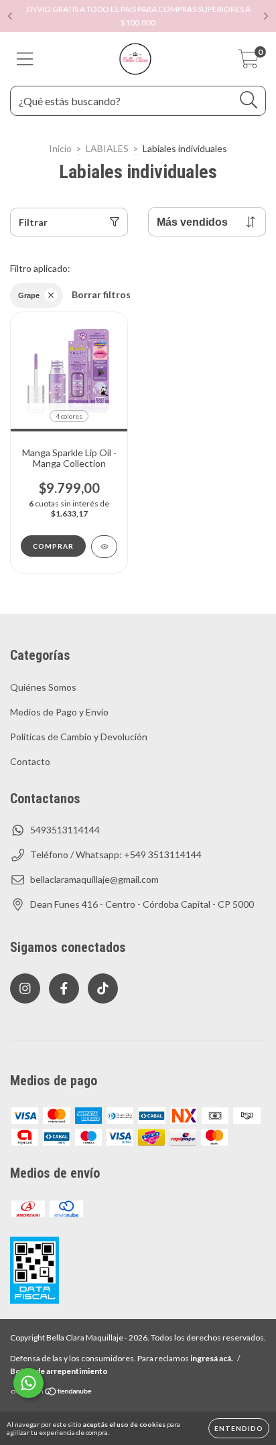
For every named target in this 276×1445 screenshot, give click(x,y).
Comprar (53, 546)
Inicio (60, 148)
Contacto (30, 761)
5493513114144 (65, 829)
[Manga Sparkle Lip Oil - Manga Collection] (104, 546)
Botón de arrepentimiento (59, 1371)
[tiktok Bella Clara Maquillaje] (103, 988)
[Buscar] (249, 100)
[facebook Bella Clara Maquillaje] (64, 988)
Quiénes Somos (43, 687)
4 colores (69, 416)
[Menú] (25, 59)
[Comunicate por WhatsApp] (28, 1383)
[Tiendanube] (52, 1393)
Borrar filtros (101, 294)
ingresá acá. (211, 1358)
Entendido (238, 1428)
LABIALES (107, 148)
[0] (248, 62)
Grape (29, 295)
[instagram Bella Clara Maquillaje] (25, 988)
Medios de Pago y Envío (59, 711)
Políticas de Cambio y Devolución (78, 736)
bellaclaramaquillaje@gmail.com (94, 879)
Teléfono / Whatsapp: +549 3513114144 (116, 854)
